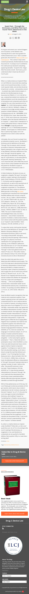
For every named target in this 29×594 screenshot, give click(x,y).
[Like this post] (16, 38)
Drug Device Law (14, 9)
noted (21, 191)
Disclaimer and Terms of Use (9, 532)
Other (7, 441)
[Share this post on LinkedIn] (19, 38)
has (18, 191)
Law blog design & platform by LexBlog (13, 591)
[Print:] (10, 37)
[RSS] (3, 528)
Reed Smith (20, 57)
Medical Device (15, 445)
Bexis (10, 34)
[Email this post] (13, 38)
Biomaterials (7, 445)
